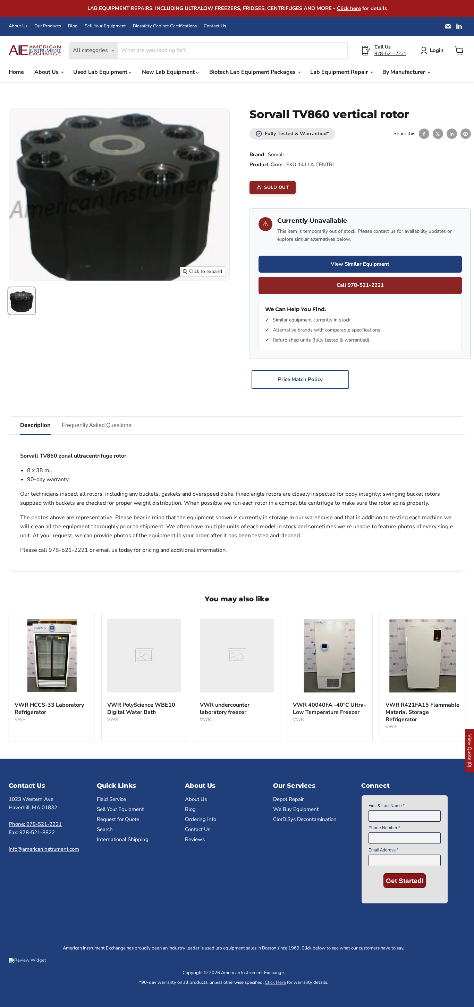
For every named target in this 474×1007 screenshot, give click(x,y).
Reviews (195, 839)
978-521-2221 (390, 53)
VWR (20, 719)
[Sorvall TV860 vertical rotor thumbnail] (21, 301)
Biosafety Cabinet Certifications (165, 26)
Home (16, 72)
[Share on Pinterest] (465, 134)
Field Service (111, 799)
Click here (349, 8)
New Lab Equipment (169, 72)
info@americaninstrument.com (44, 849)
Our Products (47, 26)
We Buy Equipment (296, 809)
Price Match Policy (300, 379)
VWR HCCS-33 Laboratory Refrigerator (49, 708)
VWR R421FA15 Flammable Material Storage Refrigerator (422, 712)
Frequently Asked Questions (96, 425)
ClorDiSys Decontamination (305, 819)
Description (35, 425)
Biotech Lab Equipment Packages (253, 72)
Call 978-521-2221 (360, 285)
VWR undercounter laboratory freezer (224, 708)
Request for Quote (118, 819)
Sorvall (276, 154)
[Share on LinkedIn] (452, 134)
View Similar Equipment (360, 263)
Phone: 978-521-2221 (35, 824)
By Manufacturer (404, 72)
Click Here (275, 982)
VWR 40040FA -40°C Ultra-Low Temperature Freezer (329, 708)
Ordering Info (200, 819)
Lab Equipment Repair (339, 72)
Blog (73, 26)
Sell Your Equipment (105, 26)
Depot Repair (288, 799)
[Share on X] (438, 134)
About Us (18, 26)
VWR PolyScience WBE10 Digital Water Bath (141, 708)
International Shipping (123, 839)
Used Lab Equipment (101, 72)
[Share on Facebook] (424, 134)
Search (105, 829)
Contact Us (215, 26)
